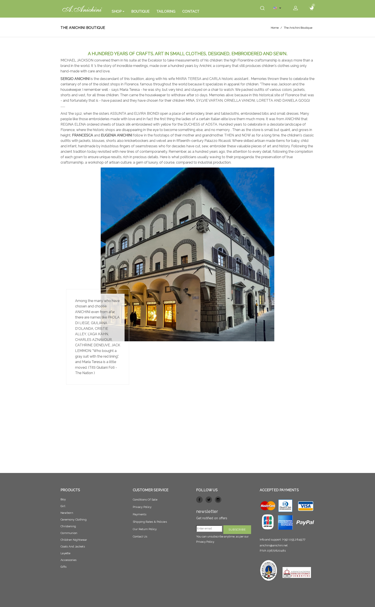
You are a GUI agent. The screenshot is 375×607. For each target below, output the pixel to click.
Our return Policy (145, 529)
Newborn (67, 512)
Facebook (199, 499)
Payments (139, 514)
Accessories (68, 560)
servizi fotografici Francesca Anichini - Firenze (187, 452)
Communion (69, 533)
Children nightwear (74, 539)
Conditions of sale (145, 499)
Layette (65, 553)
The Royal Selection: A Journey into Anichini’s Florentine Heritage (187, 461)
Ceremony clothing (74, 519)
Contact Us (140, 536)
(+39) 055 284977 (294, 539)
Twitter (209, 499)
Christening (68, 526)
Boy (63, 499)
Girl (63, 506)
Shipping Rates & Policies (150, 521)
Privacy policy (142, 507)
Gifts (64, 566)
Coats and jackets (73, 546)
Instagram (218, 499)
